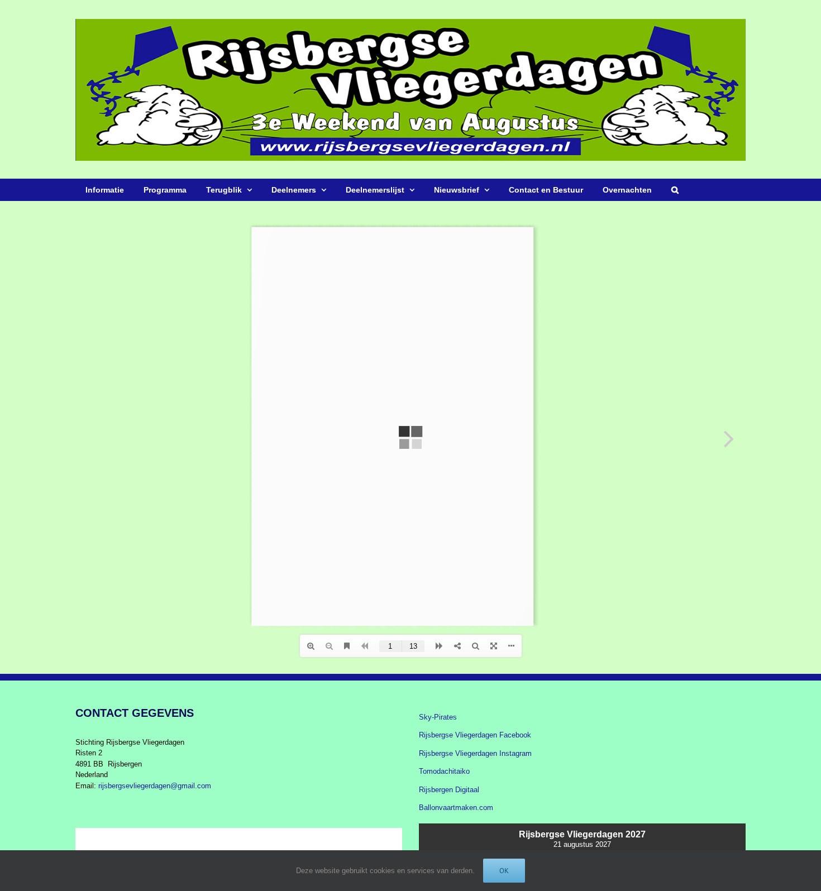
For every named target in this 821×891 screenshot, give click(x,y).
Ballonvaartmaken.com (456, 807)
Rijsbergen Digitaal (449, 789)
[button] (674, 190)
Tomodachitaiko (444, 771)
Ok (504, 870)
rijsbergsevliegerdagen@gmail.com (154, 786)
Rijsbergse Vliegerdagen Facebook (475, 735)
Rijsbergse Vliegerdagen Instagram (475, 753)
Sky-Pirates (438, 717)
